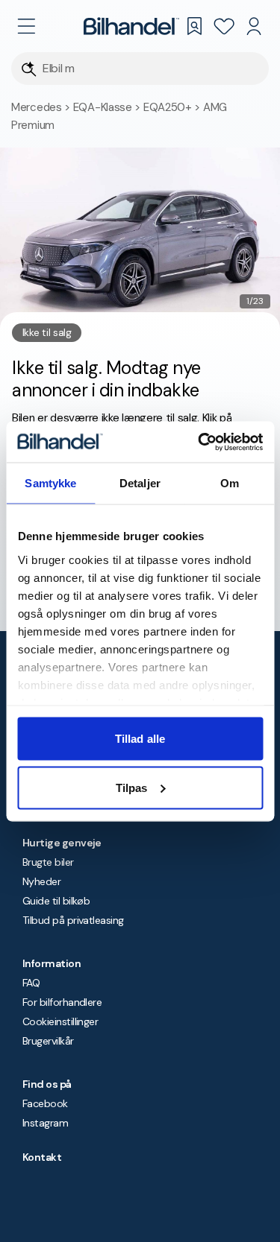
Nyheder (41, 881)
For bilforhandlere (62, 1002)
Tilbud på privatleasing (73, 920)
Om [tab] (229, 483)
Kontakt (41, 1157)
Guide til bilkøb (56, 900)
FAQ (31, 982)
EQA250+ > (173, 107)
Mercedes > (42, 107)
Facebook (45, 1103)
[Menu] (26, 26)
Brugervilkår (48, 1041)
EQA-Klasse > (108, 107)
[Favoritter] (224, 26)
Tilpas (132, 787)
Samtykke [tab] (50, 483)
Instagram (45, 1122)
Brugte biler (48, 862)
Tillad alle (140, 738)
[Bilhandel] (131, 26)
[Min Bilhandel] (254, 26)
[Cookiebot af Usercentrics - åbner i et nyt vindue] (199, 442)
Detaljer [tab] (140, 483)
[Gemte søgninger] (194, 26)
